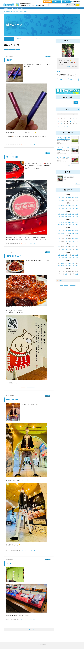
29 (64, 126)
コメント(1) (23, 387)
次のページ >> (32, 629)
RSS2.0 (60, 280)
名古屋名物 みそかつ (14, 256)
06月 (76, 197)
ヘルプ (72, 1)
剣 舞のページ (14, 24)
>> (78, 109)
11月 (73, 208)
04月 (69, 197)
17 (70, 121)
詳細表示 (6, 49)
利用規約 (66, 285)
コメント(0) (23, 550)
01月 (59, 197)
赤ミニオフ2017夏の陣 (63, 157)
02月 (62, 197)
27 (58, 126)
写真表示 (18, 49)
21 (61, 123)
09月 (66, 208)
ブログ (17, 11)
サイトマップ (72, 285)
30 (67, 126)
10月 (69, 208)
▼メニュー (48, 39)
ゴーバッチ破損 (12, 157)
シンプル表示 (12, 49)
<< (57, 109)
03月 (66, 197)
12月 (76, 208)
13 (58, 121)
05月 (73, 197)
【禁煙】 (9, 60)
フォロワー (73, 80)
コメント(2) (23, 243)
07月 (59, 200)
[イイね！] (47, 56)
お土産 (8, 563)
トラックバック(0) (31, 144)
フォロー (62, 80)
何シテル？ (69, 66)
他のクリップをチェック (74, 166)
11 (73, 118)
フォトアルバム (29, 39)
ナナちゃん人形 (12, 400)
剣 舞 (58, 71)
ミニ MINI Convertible (69, 176)
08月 (62, 200)
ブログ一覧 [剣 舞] (24, 11)
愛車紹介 (19, 39)
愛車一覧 (78, 184)
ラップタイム (39, 39)
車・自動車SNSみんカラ (9, 11)
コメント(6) (23, 144)
